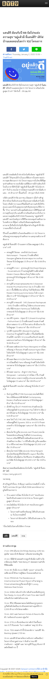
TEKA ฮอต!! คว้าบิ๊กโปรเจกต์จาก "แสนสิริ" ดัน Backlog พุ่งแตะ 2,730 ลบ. (24, 631)
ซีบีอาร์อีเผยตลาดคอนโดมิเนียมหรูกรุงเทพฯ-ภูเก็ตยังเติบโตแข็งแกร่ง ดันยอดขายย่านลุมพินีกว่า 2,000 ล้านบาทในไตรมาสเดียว (23, 606)
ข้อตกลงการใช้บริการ (23, 676)
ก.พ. (26, 91)
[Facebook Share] (11, 49)
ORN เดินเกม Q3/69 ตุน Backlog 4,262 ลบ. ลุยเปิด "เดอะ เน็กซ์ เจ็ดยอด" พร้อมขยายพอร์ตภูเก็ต (24, 552)
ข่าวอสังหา (7, 54)
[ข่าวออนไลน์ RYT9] (9, 3)
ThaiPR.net (7, 57)
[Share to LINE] (36, 49)
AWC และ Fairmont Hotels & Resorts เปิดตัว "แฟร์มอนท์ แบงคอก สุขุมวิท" (24, 615)
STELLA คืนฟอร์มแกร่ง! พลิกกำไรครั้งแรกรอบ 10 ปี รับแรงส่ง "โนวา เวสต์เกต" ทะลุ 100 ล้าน (23, 623)
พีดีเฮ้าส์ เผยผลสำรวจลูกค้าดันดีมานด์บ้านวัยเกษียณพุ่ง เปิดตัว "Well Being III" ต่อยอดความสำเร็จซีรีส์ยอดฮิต (24, 562)
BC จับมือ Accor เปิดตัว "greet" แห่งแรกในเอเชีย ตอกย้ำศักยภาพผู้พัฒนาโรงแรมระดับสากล (23, 571)
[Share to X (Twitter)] (24, 49)
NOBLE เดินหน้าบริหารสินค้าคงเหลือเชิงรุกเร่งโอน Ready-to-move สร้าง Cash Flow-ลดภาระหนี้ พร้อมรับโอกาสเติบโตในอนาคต (24, 595)
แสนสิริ (5, 85)
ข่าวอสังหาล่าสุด (9, 546)
